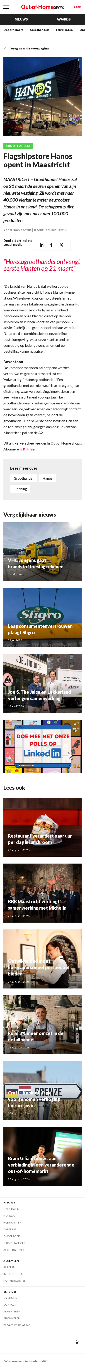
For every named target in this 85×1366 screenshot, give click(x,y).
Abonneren (11, 1318)
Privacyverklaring (16, 1325)
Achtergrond (13, 1250)
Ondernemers (13, 29)
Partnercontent (15, 1280)
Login (78, 6)
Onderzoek (11, 1236)
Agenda (9, 1267)
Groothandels (39, 29)
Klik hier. (29, 449)
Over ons (10, 1297)
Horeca (9, 1215)
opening (20, 488)
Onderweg (11, 1209)
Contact (9, 1304)
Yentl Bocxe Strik (17, 230)
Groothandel (23, 478)
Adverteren (11, 1311)
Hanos (47, 478)
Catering (9, 1229)
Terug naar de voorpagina (29, 48)
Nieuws (21, 19)
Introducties (12, 1273)
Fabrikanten (64, 29)
